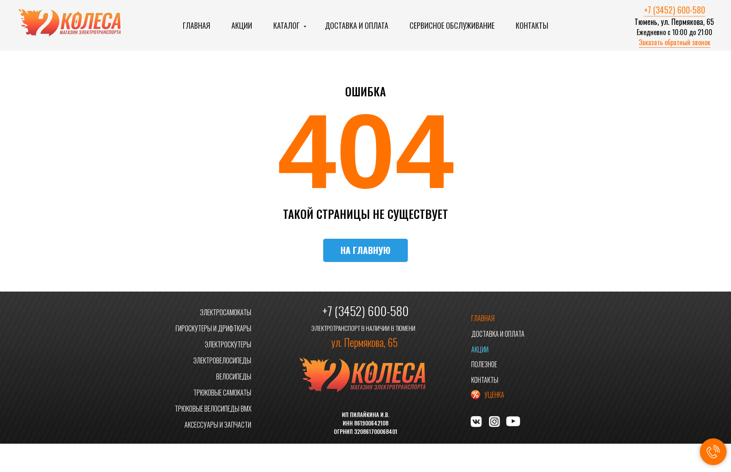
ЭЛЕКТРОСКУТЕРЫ (228, 344)
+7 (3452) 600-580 (674, 9)
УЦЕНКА (494, 395)
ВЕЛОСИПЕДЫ (233, 376)
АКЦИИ (480, 349)
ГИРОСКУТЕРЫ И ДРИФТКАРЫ (213, 328)
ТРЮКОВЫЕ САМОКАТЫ (222, 392)
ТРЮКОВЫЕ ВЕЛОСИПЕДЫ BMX (213, 409)
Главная (196, 25)
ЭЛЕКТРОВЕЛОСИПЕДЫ (222, 360)
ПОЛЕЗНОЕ (484, 364)
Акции (241, 25)
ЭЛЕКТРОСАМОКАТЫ (225, 312)
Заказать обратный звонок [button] (674, 42)
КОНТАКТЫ (484, 380)
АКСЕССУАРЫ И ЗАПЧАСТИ (217, 425)
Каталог (287, 25)
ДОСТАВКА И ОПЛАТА (498, 334)
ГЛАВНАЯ (483, 318)
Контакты (532, 25)
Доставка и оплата (356, 25)
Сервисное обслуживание (452, 25)
